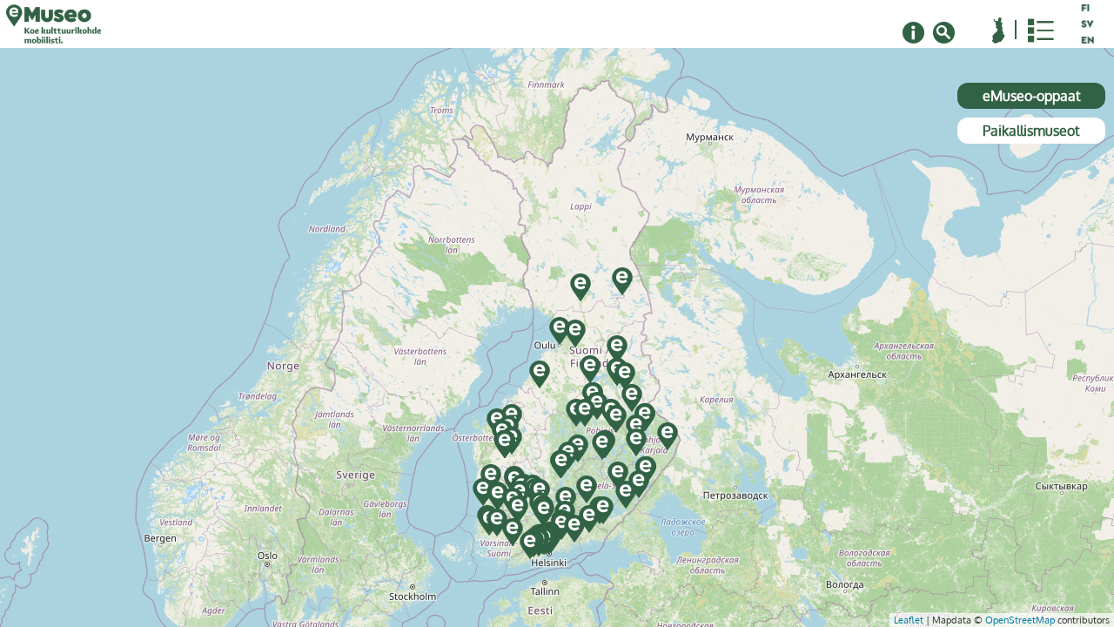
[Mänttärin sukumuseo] (589, 519)
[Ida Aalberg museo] (544, 512)
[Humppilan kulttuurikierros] (518, 509)
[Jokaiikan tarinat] (590, 369)
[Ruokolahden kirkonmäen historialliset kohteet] (626, 495)
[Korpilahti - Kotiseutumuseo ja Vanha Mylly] (561, 464)
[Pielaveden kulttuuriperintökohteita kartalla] (585, 413)
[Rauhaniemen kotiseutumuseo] (618, 475)
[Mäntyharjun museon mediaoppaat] (587, 489)
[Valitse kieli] (1087, 24)
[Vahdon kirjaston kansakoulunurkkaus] (497, 522)
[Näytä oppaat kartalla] (998, 30)
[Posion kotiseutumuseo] (622, 281)
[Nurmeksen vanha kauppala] (632, 398)
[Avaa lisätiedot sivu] (913, 33)
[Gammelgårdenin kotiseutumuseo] (530, 545)
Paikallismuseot (1031, 130)
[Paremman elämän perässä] (625, 376)
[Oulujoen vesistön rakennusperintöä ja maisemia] (560, 331)
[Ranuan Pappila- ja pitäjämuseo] (580, 287)
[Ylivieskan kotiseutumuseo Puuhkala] (540, 374)
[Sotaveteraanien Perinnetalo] (505, 444)
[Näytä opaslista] (1041, 30)
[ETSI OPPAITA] (944, 33)
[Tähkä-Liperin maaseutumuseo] (636, 442)
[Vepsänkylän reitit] (575, 333)
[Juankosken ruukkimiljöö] (616, 419)
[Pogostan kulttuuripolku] (667, 436)
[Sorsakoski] (602, 446)
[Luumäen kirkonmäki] (603, 510)
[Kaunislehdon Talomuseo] (617, 349)
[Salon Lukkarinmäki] (513, 532)
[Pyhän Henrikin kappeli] (498, 496)
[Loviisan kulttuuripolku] (574, 529)
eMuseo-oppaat (1032, 95)
